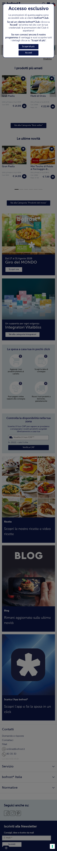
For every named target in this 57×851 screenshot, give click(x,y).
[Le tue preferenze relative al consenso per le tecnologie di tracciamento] (52, 846)
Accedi (28, 53)
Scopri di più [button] (28, 47)
